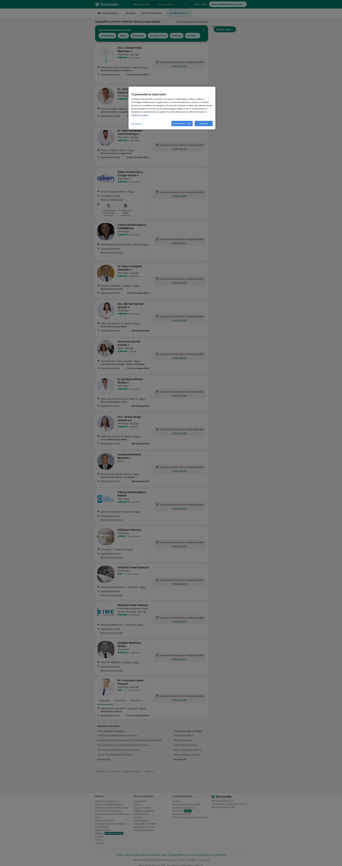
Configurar (136, 124)
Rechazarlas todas (182, 123)
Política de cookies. (139, 115)
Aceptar (203, 123)
